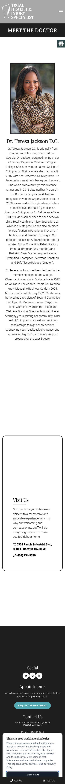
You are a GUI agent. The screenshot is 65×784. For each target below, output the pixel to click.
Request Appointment (32, 705)
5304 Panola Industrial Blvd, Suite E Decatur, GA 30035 (32, 723)
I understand (32, 774)
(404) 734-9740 (26, 555)
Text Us (50, 780)
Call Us (18, 780)
